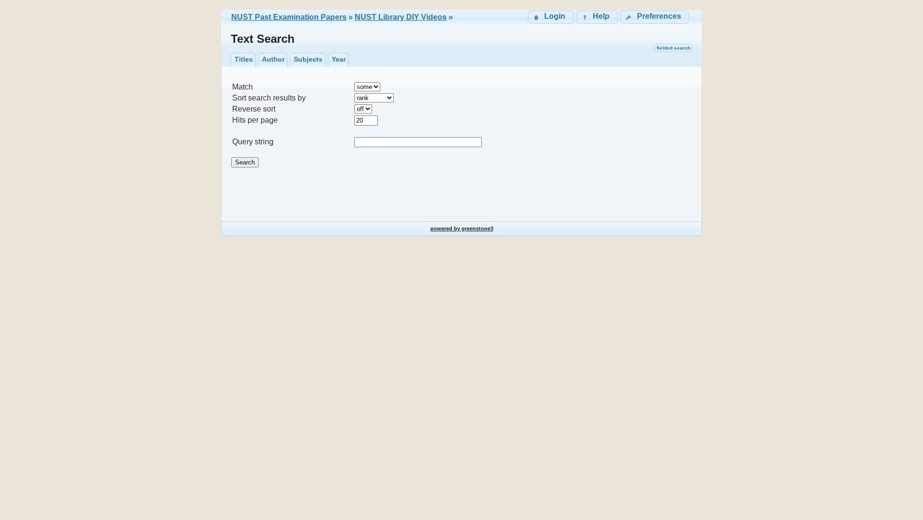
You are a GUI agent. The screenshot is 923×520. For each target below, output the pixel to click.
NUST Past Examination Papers (289, 17)
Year (339, 59)
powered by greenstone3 (461, 228)
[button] (654, 17)
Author (273, 59)
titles (244, 59)
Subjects (308, 59)
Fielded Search (673, 48)
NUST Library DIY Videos (401, 17)
